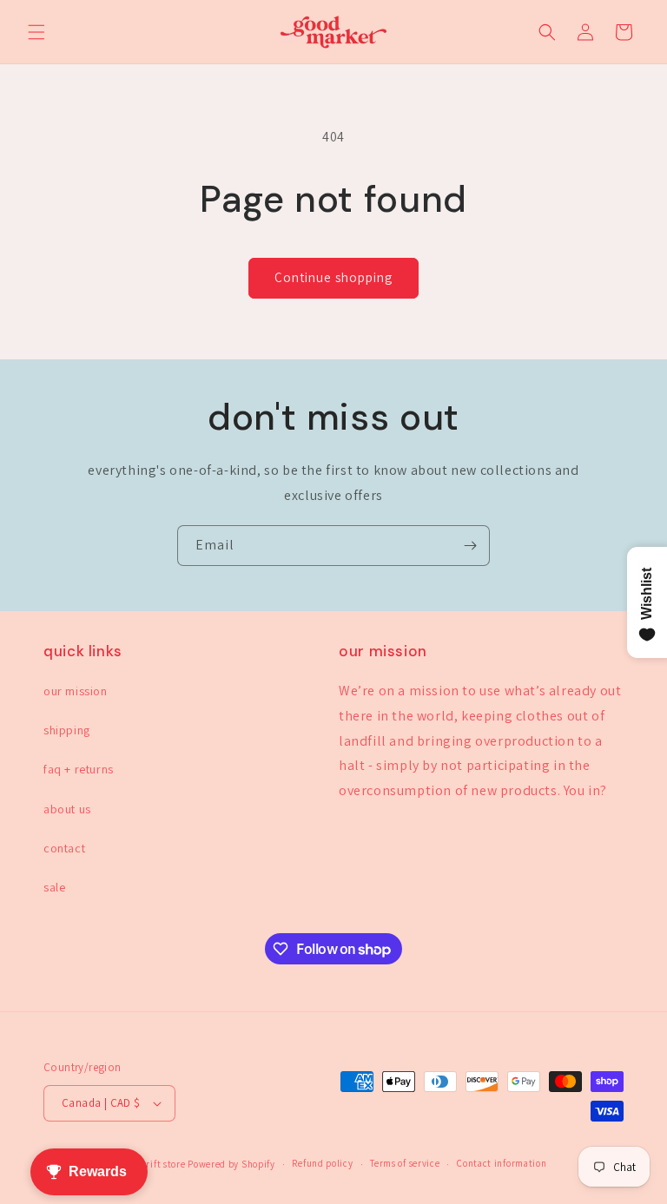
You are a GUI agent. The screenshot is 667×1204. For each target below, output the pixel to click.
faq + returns (78, 769)
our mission (75, 691)
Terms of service (404, 1163)
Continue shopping (333, 277)
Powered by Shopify (231, 1164)
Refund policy (322, 1163)
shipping (66, 730)
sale (54, 887)
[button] (36, 32)
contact (64, 848)
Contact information (501, 1163)
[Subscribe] (470, 545)
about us (67, 809)
